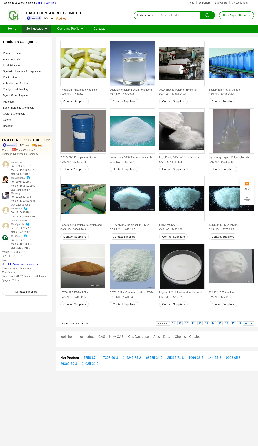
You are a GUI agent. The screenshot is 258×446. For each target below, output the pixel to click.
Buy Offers (221, 2)
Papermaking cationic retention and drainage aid (83, 224)
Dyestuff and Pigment (15, 95)
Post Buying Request (236, 15)
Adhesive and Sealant (16, 83)
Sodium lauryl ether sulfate (224, 89)
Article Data (161, 336)
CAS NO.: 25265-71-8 (73, 161)
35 (219, 323)
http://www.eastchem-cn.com (23, 264)
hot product (86, 336)
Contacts (99, 28)
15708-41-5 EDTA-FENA (74, 292)
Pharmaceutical (12, 53)
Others (7, 119)
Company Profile (68, 28)
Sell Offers (205, 2)
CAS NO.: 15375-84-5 (221, 229)
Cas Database (138, 336)
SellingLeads (34, 28)
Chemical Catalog (188, 336)
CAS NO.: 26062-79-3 (73, 229)
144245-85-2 (131, 357)
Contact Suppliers (26, 291)
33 (206, 323)
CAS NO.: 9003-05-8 (221, 161)
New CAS (116, 336)
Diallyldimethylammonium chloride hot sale (132, 89)
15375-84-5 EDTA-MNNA (223, 224)
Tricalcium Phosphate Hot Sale (78, 89)
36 (226, 323)
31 (193, 323)
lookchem (67, 336)
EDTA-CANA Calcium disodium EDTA (132, 292)
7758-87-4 (91, 357)
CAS (101, 336)
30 (186, 323)
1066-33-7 (195, 357)
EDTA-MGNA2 (167, 224)
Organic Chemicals (14, 113)
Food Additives (11, 65)
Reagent (8, 125)
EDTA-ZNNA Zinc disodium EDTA (129, 224)
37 (233, 323)
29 (180, 323)
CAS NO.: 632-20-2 (220, 297)
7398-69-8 (110, 357)
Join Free (51, 2)
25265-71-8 (175, 357)
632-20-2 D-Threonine (221, 292)
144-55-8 (214, 357)
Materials (8, 101)
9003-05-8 (233, 357)
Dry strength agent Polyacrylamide (229, 157)
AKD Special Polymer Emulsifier (178, 89)
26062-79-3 (68, 363)
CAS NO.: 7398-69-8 (122, 94)
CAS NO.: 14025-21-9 (122, 229)
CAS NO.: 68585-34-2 (221, 94)
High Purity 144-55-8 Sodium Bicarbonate (182, 157)
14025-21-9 (89, 363)
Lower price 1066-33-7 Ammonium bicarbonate (132, 157)
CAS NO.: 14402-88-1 (172, 229)
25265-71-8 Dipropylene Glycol (78, 157)
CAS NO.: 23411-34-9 (122, 297)
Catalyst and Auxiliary (15, 89)
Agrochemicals (11, 59)
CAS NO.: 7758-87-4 (72, 94)
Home (191, 2)
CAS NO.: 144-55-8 (170, 161)
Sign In (39, 2)
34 (213, 323)
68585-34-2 (153, 357)
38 (239, 323)
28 (173, 323)
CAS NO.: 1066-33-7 (122, 161)
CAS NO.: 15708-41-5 (73, 297)
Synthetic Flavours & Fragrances (22, 71)
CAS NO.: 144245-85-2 (172, 94)
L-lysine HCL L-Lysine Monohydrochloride (182, 292)
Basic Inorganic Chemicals (18, 107)
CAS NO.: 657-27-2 (170, 297)
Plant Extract (10, 77)
